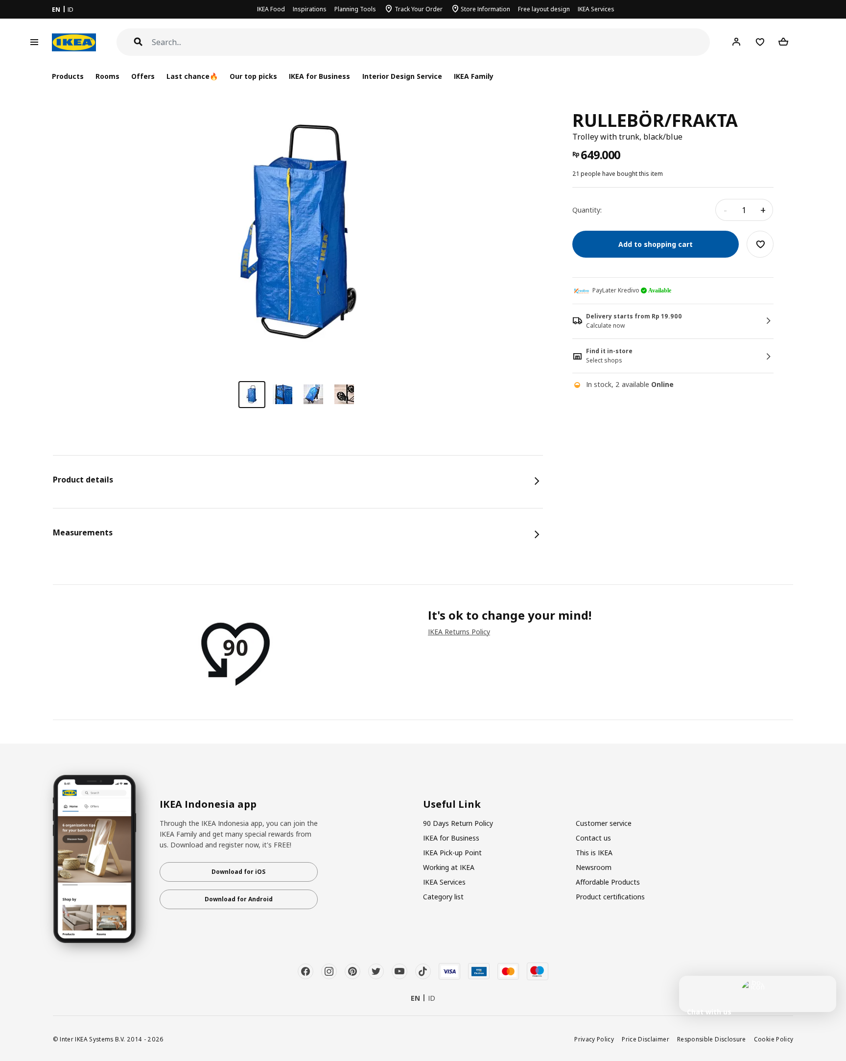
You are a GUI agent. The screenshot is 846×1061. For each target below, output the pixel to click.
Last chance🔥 (192, 76)
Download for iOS (238, 872)
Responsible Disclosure (711, 1039)
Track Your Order (419, 9)
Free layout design (544, 9)
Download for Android (239, 899)
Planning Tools (355, 9)
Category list (443, 896)
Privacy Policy (594, 1039)
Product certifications (610, 896)
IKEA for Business (319, 76)
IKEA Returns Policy (459, 631)
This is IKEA (594, 852)
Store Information (485, 9)
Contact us (593, 838)
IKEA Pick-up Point (452, 852)
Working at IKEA (448, 867)
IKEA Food (271, 9)
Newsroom (593, 867)
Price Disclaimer (645, 1039)
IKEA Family (474, 76)
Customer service (604, 823)
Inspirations (310, 9)
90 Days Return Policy (458, 823)
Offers (143, 76)
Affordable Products (608, 882)
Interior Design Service (402, 76)
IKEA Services (596, 9)
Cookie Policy (774, 1039)
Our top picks (253, 76)
